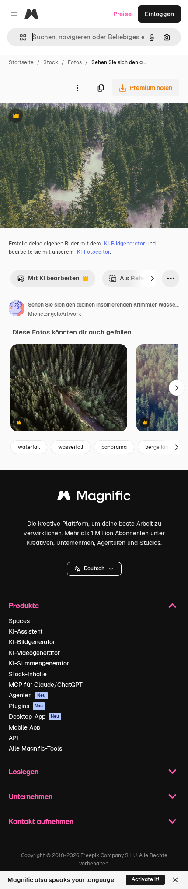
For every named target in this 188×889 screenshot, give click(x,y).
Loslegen (23, 771)
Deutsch (94, 568)
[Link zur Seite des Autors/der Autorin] (16, 309)
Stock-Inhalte (28, 674)
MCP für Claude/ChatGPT (46, 685)
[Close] (175, 880)
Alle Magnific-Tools (35, 748)
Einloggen (159, 14)
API (13, 738)
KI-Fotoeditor (93, 251)
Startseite (21, 62)
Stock (50, 62)
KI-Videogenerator (34, 653)
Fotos (75, 62)
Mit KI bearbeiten (48, 280)
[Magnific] (94, 497)
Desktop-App (34, 716)
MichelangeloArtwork (54, 313)
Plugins (26, 706)
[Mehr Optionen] (77, 87)
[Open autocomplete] (19, 37)
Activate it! (145, 879)
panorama (114, 447)
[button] (94, 569)
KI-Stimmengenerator (39, 663)
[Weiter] (152, 278)
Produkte (24, 605)
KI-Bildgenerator (124, 243)
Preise (122, 14)
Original (56, 117)
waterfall (29, 447)
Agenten (27, 695)
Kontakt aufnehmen (41, 821)
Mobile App (24, 727)
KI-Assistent (25, 631)
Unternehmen (30, 796)
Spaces (19, 621)
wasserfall (70, 447)
